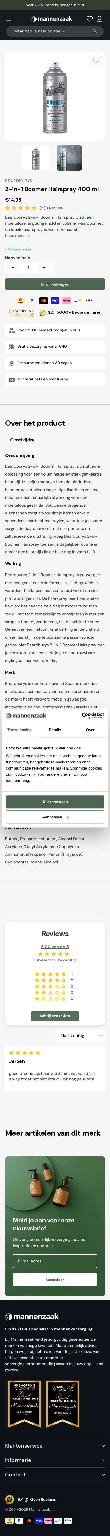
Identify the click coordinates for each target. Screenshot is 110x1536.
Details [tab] (55, 730)
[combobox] (55, 31)
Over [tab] (90, 730)
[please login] (96, 60)
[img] (25, 1053)
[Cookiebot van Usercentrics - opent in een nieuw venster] (81, 715)
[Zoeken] (97, 31)
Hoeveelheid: (18, 258)
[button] (8, 19)
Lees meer (15, 235)
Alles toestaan (55, 802)
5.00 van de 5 (55, 947)
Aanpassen (52, 817)
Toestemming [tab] (19, 730)
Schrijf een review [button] (55, 1016)
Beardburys (16, 683)
